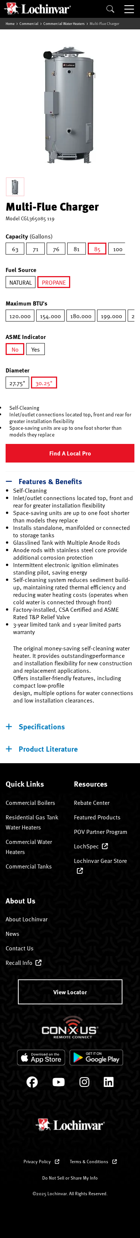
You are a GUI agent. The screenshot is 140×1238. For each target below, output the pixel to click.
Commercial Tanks (29, 866)
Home (10, 23)
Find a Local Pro (70, 453)
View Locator (70, 992)
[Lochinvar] (37, 8)
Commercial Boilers (30, 802)
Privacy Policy (38, 1161)
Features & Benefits (50, 481)
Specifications (42, 726)
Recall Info (19, 962)
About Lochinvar (26, 919)
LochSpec (86, 846)
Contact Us (20, 948)
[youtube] (58, 1083)
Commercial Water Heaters (64, 23)
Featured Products (97, 817)
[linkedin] (108, 1083)
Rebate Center (91, 802)
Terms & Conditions (89, 1161)
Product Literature (48, 748)
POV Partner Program (100, 831)
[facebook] (32, 1083)
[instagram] (84, 1083)
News (12, 933)
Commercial (28, 23)
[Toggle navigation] (130, 8)
